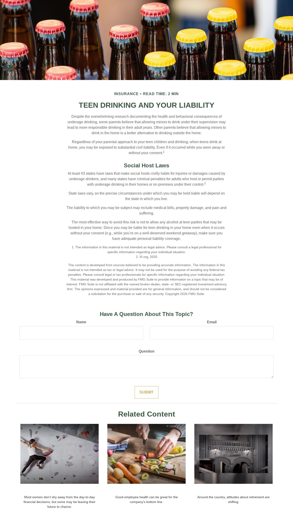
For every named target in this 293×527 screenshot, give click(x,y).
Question (147, 351)
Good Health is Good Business (146, 489)
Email (212, 322)
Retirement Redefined (233, 489)
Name (81, 322)
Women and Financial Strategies (60, 489)
